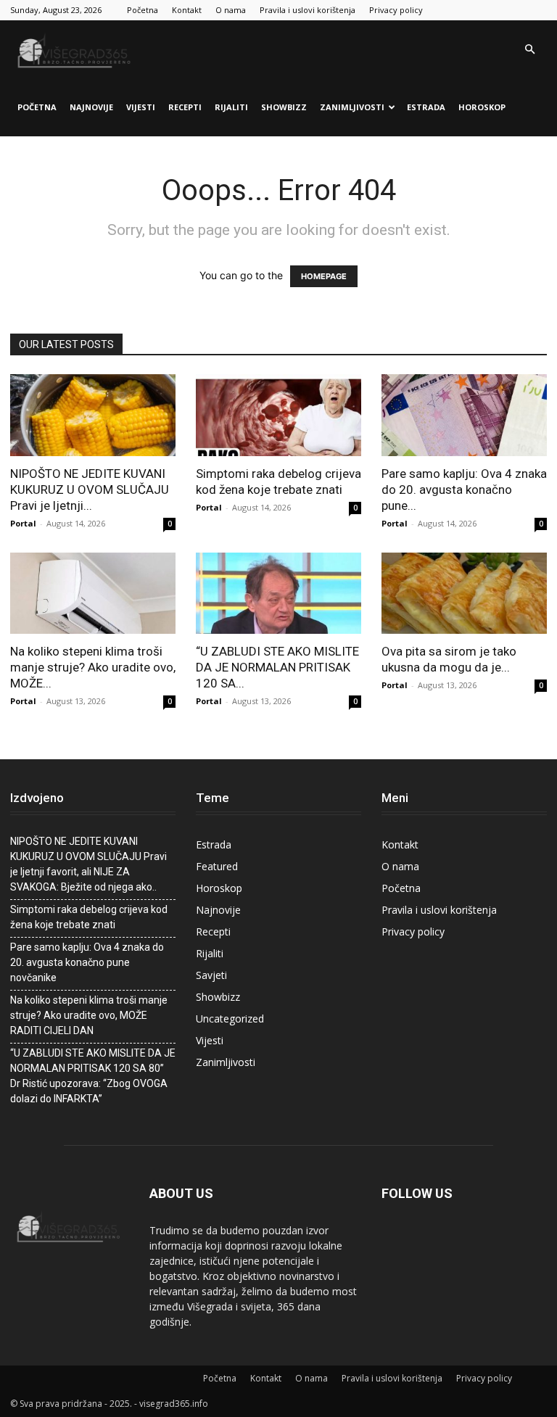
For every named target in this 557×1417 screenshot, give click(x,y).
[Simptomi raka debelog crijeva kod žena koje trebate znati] (278, 415)
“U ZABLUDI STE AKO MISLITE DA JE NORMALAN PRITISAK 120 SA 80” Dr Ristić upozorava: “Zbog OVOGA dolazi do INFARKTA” (93, 1075)
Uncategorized (230, 1018)
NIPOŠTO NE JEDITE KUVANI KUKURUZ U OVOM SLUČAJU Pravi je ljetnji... (89, 489)
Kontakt (187, 9)
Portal (23, 523)
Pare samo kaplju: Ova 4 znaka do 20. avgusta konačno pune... (464, 489)
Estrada (426, 107)
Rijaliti (231, 107)
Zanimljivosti (352, 107)
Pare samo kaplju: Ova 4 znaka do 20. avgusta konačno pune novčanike (87, 962)
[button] (529, 50)
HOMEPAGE (324, 276)
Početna (142, 9)
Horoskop (482, 107)
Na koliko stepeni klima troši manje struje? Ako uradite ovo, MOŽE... (93, 667)
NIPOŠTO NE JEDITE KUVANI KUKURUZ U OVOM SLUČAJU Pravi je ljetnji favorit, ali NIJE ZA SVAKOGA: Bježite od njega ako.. (88, 864)
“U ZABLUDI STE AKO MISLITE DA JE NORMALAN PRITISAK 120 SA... (277, 667)
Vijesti (140, 107)
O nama (230, 9)
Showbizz (284, 107)
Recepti (185, 107)
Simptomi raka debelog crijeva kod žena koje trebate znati (89, 917)
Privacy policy (396, 9)
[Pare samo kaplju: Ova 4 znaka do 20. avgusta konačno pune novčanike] (464, 415)
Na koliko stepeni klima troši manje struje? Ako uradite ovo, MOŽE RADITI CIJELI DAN (89, 1015)
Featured (217, 866)
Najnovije (91, 107)
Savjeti (211, 975)
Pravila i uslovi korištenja (307, 9)
